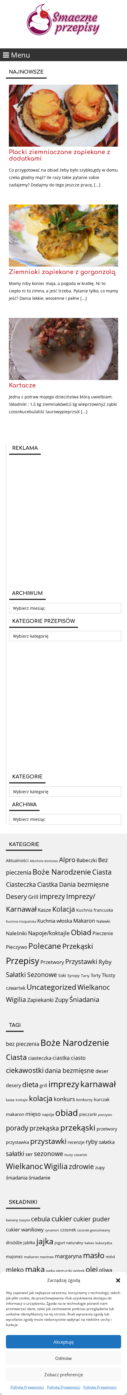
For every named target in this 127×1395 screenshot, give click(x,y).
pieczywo (105, 1114)
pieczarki (88, 1114)
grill (43, 1085)
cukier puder (91, 1219)
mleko (15, 1269)
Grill (33, 896)
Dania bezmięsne (84, 884)
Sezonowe (42, 974)
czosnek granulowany (93, 1230)
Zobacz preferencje (63, 1374)
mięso (33, 1113)
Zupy (61, 1000)
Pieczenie (102, 933)
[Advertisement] (63, 521)
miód (110, 1256)
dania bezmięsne (69, 1070)
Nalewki (103, 921)
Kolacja (63, 909)
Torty (96, 975)
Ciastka (47, 884)
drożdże (14, 1242)
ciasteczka (39, 1057)
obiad (66, 1113)
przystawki (48, 1141)
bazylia (24, 1220)
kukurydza (103, 1242)
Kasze (44, 909)
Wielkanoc (93, 987)
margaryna (68, 1256)
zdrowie (81, 1166)
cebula (40, 1219)
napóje (48, 1114)
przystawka (17, 1142)
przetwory (107, 1129)
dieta (30, 1084)
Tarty (85, 975)
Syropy (73, 975)
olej (92, 1269)
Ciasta (102, 872)
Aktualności (17, 860)
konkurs (64, 1099)
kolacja (41, 1098)
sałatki (15, 1153)
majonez (14, 1256)
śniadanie (40, 1177)
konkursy (84, 1099)
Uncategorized (51, 987)
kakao (89, 1242)
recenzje (76, 1142)
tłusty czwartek (75, 1154)
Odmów (63, 1358)
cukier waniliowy (25, 1229)
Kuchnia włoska (54, 920)
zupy (100, 1167)
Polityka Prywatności (27, 1387)
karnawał (98, 1084)
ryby (91, 1142)
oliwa (105, 1270)
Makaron (84, 920)
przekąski (77, 1127)
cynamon (52, 1230)
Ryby (105, 962)
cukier (61, 1218)
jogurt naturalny (69, 1242)
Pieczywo (16, 946)
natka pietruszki (59, 1270)
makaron (15, 1114)
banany (12, 1219)
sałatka (107, 1142)
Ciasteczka (21, 884)
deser (102, 1071)
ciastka (61, 1057)
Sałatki (16, 974)
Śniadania (84, 999)
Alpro (67, 859)
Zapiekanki (40, 999)
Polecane (44, 945)
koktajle (22, 1100)
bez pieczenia (22, 1043)
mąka (35, 1269)
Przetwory (52, 962)
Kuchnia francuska (94, 910)
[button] (118, 1280)
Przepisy (22, 961)
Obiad (81, 932)
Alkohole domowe (44, 861)
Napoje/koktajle (49, 933)
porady (17, 1128)
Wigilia (16, 999)
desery (13, 1085)
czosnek (68, 1230)
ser (29, 1154)
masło (94, 1255)
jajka (44, 1241)
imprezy (52, 896)
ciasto (78, 1057)
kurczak (102, 1099)
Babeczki (86, 860)
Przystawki (81, 961)
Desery (16, 896)
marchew (47, 1257)
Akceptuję (63, 1342)
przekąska (44, 1128)
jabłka (29, 1242)
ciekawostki (25, 1070)
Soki (62, 975)
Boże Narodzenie (61, 872)
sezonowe (48, 1153)
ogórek (78, 1270)
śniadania (16, 1177)
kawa (10, 1099)
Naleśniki (16, 933)
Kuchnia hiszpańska (21, 921)
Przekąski (77, 946)
